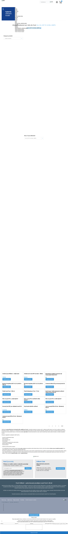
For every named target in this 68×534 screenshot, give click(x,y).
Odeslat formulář (34, 532)
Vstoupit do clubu (60, 468)
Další (62, 426)
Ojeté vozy (9, 499)
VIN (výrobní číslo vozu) (49, 523)
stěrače (24, 448)
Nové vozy (4, 499)
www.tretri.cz (16, 502)
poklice (21, 448)
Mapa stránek (16, 499)
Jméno (1, 523)
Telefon (31, 523)
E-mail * (16, 523)
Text (67, 523)
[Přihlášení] (57, 2)
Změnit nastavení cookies (31, 499)
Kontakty (22, 499)
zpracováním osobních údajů (15, 470)
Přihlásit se (28, 468)
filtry (19, 448)
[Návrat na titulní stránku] (3, 0)
